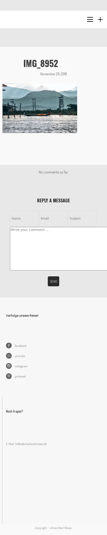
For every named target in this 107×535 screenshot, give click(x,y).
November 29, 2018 (53, 74)
